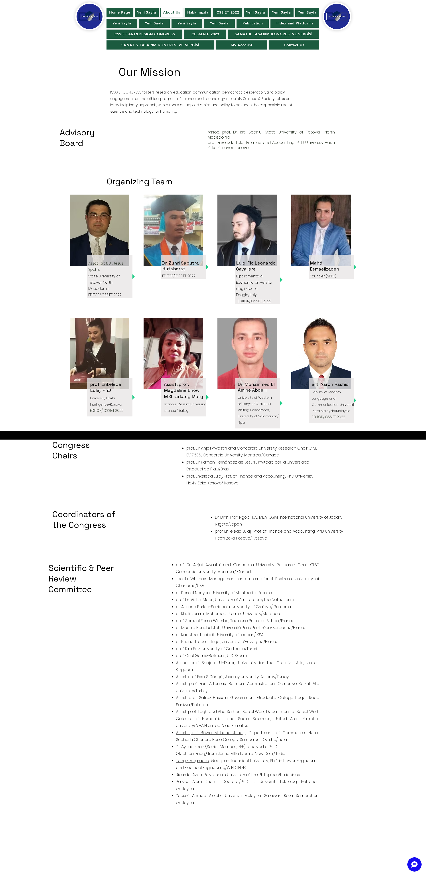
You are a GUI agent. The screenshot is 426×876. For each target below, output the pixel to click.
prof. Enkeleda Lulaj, (204, 476)
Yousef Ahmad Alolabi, (199, 795)
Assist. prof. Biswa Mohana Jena (209, 732)
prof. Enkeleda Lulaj (233, 531)
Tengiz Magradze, (193, 760)
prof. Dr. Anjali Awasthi (206, 448)
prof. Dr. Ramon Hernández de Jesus (220, 462)
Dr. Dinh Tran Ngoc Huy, (236, 517)
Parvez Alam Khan (195, 781)
